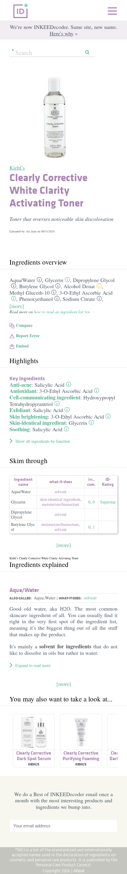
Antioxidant (22, 391)
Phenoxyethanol (36, 298)
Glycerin (54, 279)
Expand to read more (33, 665)
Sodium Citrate (79, 298)
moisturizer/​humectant (60, 504)
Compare (24, 325)
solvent (60, 491)
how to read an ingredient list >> (62, 311)
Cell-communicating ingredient (44, 397)
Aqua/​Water (22, 279)
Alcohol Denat (79, 286)
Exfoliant (19, 410)
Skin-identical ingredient (37, 423)
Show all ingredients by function (42, 441)
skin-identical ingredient (60, 499)
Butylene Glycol (36, 286)
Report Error (28, 335)
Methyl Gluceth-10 (29, 292)
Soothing (19, 429)
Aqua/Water (21, 491)
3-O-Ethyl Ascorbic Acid (86, 292)
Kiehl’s (17, 167)
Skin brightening (28, 416)
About (79, 870)
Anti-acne (20, 384)
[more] (16, 305)
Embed (22, 346)
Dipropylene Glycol (94, 279)
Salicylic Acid (49, 384)
